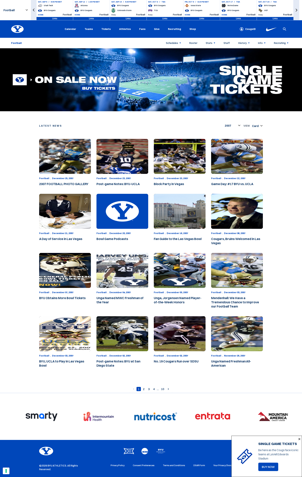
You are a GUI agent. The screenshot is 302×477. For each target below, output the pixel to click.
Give (157, 29)
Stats (209, 43)
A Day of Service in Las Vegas (60, 239)
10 (162, 389)
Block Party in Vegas (169, 184)
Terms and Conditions (174, 465)
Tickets (106, 29)
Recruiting (174, 29)
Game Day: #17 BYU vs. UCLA (232, 184)
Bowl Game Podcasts (112, 239)
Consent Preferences (143, 465)
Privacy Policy (117, 465)
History (242, 43)
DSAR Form (199, 465)
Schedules (172, 43)
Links (54, 18)
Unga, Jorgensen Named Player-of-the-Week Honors (177, 300)
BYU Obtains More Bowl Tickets (62, 298)
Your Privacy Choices (223, 465)
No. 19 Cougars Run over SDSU (176, 361)
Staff (227, 43)
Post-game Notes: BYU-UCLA (118, 184)
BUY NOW (270, 468)
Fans (142, 29)
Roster (193, 43)
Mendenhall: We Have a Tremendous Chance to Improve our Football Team (235, 302)
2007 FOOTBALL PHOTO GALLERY (63, 184)
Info (260, 43)
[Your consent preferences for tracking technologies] (6, 471)
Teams (89, 29)
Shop (192, 29)
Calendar (70, 29)
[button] (34, 10)
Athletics (125, 29)
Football (44, 178)
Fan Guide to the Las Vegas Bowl (178, 239)
